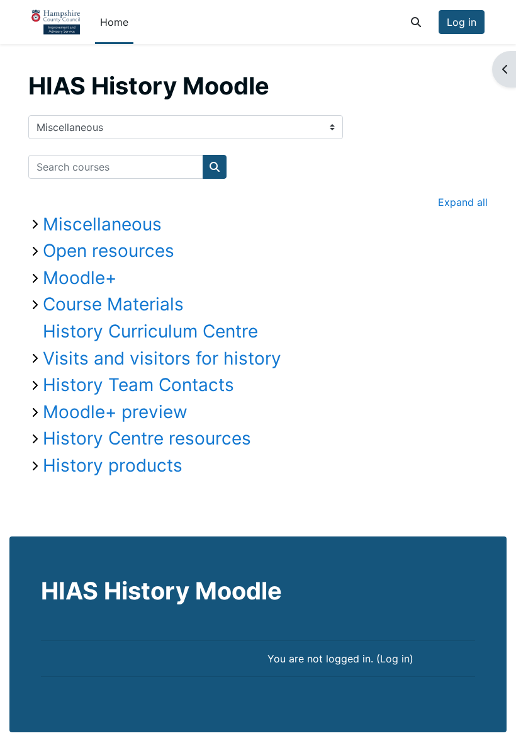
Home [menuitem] (114, 22)
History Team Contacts (138, 384)
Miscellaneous (102, 224)
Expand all (463, 202)
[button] (416, 22)
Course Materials (113, 304)
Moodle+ (79, 277)
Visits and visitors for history (162, 358)
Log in (461, 22)
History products (112, 465)
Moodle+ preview (115, 412)
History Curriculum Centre (150, 331)
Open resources (108, 250)
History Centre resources (147, 438)
